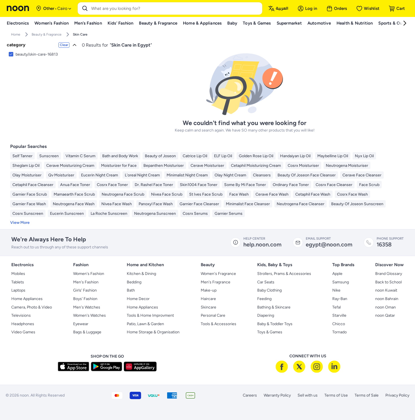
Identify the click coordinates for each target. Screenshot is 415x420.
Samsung (340, 282)
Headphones (22, 323)
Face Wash (239, 194)
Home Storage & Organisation (153, 332)
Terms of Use (336, 395)
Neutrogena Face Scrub (123, 194)
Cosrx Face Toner (112, 184)
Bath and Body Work (120, 156)
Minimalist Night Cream (187, 175)
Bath (131, 290)
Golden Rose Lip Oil (256, 156)
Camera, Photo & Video (31, 307)
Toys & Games (269, 332)
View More (20, 222)
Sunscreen (49, 156)
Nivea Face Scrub (166, 194)
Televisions (21, 315)
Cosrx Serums (195, 213)
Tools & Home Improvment (150, 315)
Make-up (209, 290)
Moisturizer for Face (119, 165)
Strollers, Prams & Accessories (284, 273)
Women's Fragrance (218, 273)
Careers (250, 395)
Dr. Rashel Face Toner (154, 184)
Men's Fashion (86, 282)
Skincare (208, 307)
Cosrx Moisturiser (303, 165)
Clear (64, 45)
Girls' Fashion (85, 290)
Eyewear (80, 323)
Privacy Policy (397, 395)
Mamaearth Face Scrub (74, 194)
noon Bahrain (386, 298)
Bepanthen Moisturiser (163, 165)
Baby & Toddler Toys (274, 323)
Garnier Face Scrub (29, 194)
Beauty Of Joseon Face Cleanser (307, 175)
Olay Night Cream (230, 175)
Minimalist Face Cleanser (248, 204)
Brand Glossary (388, 273)
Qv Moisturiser (61, 175)
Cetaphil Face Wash (312, 194)
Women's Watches (89, 315)
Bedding (134, 282)
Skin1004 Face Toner (198, 184)
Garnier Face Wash (29, 204)
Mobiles (18, 273)
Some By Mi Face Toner (245, 184)
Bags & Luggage (87, 332)
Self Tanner (22, 156)
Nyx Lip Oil (364, 156)
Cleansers (262, 175)
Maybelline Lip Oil (332, 156)
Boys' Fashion (85, 298)
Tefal (336, 307)
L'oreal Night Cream (142, 175)
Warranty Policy (277, 395)
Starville (339, 315)
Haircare (208, 298)
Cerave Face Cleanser (361, 175)
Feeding (264, 298)
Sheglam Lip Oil (26, 165)
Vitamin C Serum (80, 156)
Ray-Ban (339, 298)
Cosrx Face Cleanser (334, 184)
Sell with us (308, 395)
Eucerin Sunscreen (67, 213)
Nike (336, 290)
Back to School (388, 282)
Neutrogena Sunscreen (155, 213)
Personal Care (213, 315)
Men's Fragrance (215, 282)
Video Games (23, 332)
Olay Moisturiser (27, 175)
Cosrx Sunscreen (27, 213)
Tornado (339, 332)
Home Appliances (27, 298)
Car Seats (265, 282)
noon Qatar (385, 315)
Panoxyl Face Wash (156, 204)
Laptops (18, 290)
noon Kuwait (386, 290)
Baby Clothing (269, 290)
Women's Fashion (88, 273)
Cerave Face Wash (272, 194)
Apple (337, 273)
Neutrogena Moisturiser (347, 165)
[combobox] (175, 8)
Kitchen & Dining (141, 273)
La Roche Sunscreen (109, 213)
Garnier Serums (229, 213)
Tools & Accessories (218, 323)
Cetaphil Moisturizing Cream (256, 165)
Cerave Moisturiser (207, 165)
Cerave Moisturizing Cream (70, 165)
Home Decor (138, 298)
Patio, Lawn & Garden (145, 323)
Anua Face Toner (75, 184)
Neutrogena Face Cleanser (300, 204)
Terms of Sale (367, 395)
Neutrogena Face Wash (74, 204)
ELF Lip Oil (223, 156)
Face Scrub (369, 184)
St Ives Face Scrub (205, 194)
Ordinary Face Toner (291, 184)
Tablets (17, 282)
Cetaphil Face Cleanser (32, 184)
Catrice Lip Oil (195, 156)
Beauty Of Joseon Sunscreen (357, 204)
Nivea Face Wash (116, 204)
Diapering (265, 315)
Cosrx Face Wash (352, 194)
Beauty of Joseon (160, 156)
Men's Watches (86, 307)
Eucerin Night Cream (99, 175)
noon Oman (385, 307)
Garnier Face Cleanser (199, 204)
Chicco (338, 323)
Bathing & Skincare (273, 307)
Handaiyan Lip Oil (295, 156)
